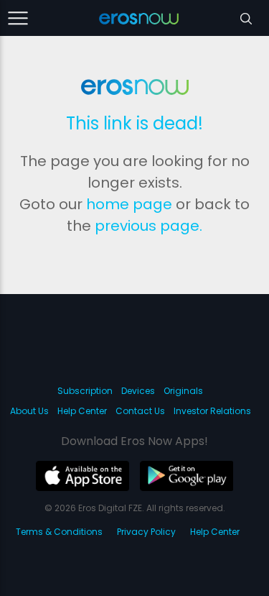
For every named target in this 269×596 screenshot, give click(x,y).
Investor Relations (212, 411)
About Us (29, 411)
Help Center (82, 411)
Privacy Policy (146, 532)
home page (129, 204)
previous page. (148, 226)
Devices (138, 391)
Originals (183, 391)
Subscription (85, 391)
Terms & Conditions (59, 532)
